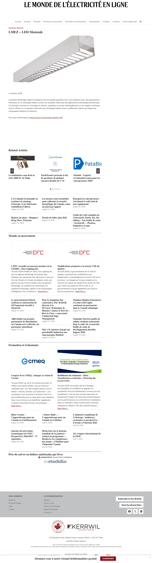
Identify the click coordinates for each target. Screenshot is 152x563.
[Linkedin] (141, 511)
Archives (116, 21)
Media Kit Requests (51, 509)
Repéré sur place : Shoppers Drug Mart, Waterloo (24, 219)
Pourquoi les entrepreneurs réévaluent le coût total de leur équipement (86, 201)
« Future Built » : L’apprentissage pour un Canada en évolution (54, 417)
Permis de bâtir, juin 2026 (54, 217)
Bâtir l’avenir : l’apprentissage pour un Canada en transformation (23, 417)
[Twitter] (135, 511)
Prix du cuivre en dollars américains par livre (36, 454)
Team (11, 506)
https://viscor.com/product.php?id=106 (46, 117)
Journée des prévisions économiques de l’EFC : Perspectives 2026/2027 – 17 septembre (24, 435)
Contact (106, 21)
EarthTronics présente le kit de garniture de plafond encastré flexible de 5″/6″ (54, 178)
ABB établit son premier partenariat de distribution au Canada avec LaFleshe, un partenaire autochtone (25, 323)
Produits (37, 21)
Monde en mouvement (53, 21)
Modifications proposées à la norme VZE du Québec (78, 267)
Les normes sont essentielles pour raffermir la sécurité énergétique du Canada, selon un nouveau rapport (56, 202)
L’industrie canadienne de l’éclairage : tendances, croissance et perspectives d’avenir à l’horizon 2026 (85, 418)
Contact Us (48, 512)
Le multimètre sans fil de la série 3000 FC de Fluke (22, 177)
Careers (11, 509)
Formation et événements (75, 21)
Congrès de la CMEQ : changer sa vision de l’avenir (32, 376)
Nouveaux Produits (16, 28)
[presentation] (23, 164)
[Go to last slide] (12, 171)
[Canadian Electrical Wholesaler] (10, 21)
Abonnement (94, 21)
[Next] (98, 171)
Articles (27, 21)
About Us (12, 500)
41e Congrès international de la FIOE (87, 435)
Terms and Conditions (52, 506)
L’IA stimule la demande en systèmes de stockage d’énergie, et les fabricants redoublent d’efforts (24, 202)
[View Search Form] (141, 22)
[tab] (50, 189)
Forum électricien (130, 21)
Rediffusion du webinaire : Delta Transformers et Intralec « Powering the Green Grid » (77, 378)
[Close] (150, 557)
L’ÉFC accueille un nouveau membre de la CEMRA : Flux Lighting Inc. (31, 267)
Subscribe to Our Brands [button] (129, 499)
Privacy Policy (49, 503)
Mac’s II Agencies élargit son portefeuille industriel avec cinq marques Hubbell (56, 332)
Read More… (43, 291)
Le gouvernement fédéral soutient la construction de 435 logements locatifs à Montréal (24, 304)
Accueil (18, 21)
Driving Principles (15, 503)
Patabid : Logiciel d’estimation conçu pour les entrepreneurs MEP (87, 178)
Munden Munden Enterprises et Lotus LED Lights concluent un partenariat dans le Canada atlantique (87, 304)
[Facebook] (129, 511)
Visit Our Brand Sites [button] (131, 505)
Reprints (47, 500)
